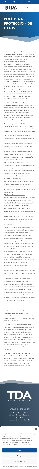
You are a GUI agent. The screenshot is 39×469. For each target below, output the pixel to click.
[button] (36, 429)
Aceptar (19, 450)
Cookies (5, 466)
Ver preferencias (19, 462)
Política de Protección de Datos (28, 466)
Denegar (19, 456)
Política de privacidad (13, 466)
